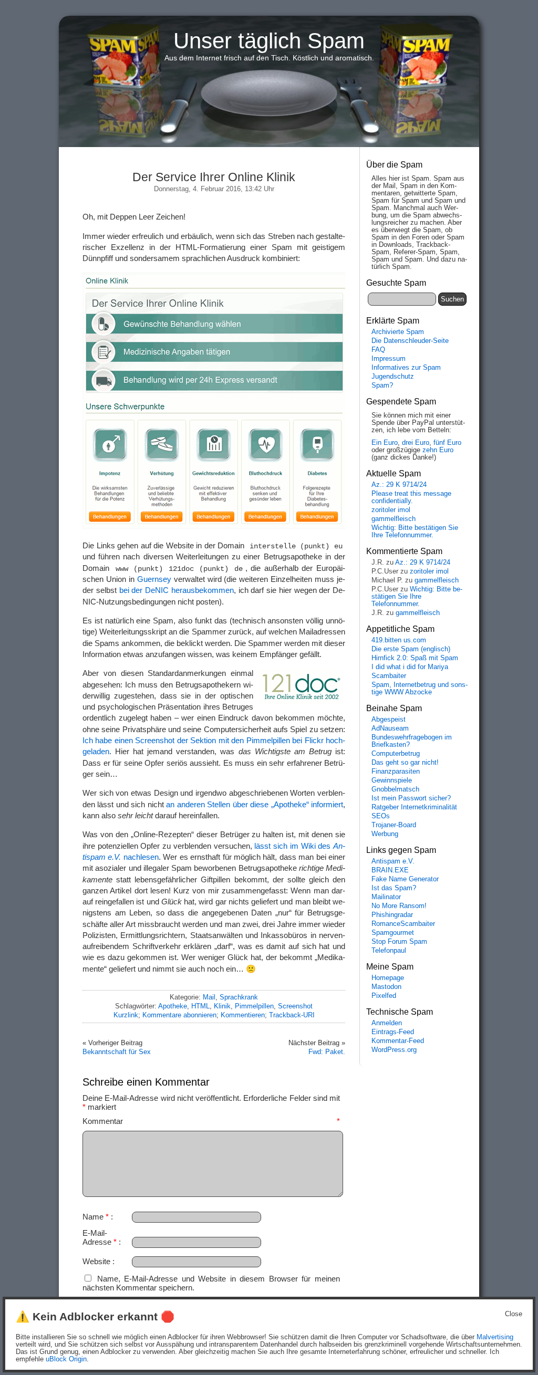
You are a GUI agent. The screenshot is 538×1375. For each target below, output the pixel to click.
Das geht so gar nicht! (405, 762)
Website (96, 1261)
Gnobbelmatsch (395, 789)
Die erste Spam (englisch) (410, 649)
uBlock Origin (66, 1359)
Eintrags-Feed (392, 1032)
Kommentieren (243, 1015)
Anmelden (386, 1023)
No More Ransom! (399, 906)
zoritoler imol (390, 510)
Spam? (382, 385)
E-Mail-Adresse (99, 1237)
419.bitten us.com (398, 640)
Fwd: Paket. (326, 1052)
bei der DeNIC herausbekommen (176, 590)
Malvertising (495, 1337)
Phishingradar (392, 915)
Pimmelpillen (254, 1006)
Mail (209, 997)
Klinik (222, 1006)
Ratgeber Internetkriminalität (414, 807)
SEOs (380, 816)
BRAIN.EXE (390, 870)
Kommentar (211, 1121)
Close (513, 1314)
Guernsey (154, 579)
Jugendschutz (392, 376)
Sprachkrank (239, 997)
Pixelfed (383, 995)
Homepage (387, 978)
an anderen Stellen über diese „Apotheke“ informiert (254, 804)
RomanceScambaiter (403, 924)
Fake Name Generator (405, 879)
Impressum (388, 358)
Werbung (384, 834)
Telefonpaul (388, 950)
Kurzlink (125, 1015)
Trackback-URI (292, 1015)
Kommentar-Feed (397, 1041)
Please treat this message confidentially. (411, 497)
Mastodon (386, 987)
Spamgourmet (392, 932)
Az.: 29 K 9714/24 (399, 484)
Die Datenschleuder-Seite (410, 341)
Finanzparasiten (395, 771)
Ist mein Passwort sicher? (411, 798)
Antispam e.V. (393, 861)
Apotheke (172, 1006)
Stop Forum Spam (399, 941)
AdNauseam (390, 728)
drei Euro (415, 442)
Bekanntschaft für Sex (116, 1052)
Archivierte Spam (397, 332)
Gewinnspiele (391, 780)
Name (95, 1216)
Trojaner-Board (393, 825)
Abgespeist (388, 719)
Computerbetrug (395, 753)
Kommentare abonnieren (179, 1015)
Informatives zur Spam (406, 367)
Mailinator (386, 897)
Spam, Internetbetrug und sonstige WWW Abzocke (419, 688)
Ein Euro (384, 442)
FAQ (378, 349)
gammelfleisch (393, 519)
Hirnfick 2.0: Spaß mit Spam (414, 658)
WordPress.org (394, 1050)
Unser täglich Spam (269, 40)
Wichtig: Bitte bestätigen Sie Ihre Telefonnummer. (414, 531)
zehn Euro (437, 450)
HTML (200, 1006)
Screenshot (295, 1006)
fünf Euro (447, 442)
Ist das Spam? (393, 888)
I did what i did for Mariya (409, 667)
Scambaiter (388, 676)
